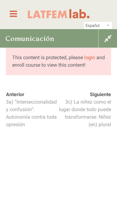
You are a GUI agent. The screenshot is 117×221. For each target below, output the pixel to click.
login (89, 57)
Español (92, 25)
